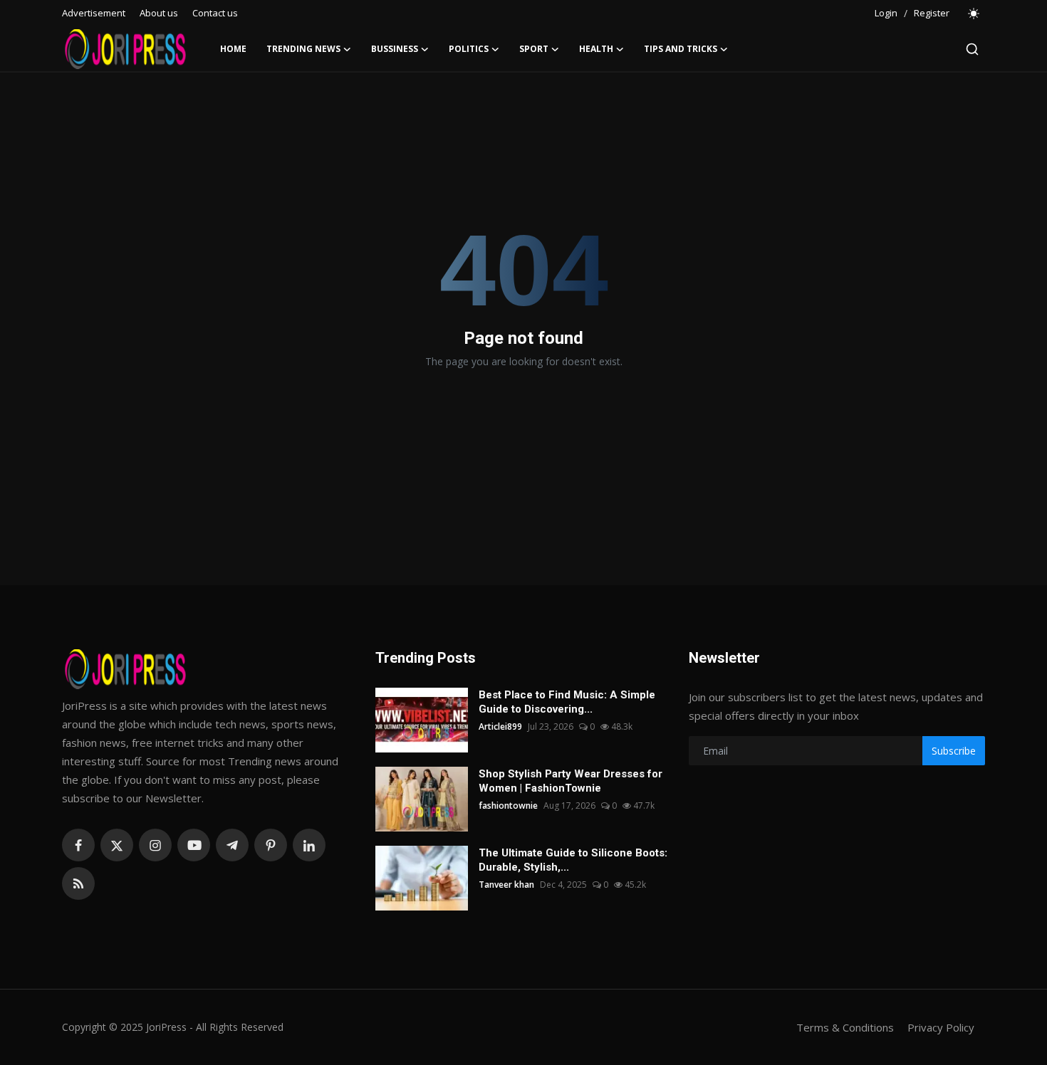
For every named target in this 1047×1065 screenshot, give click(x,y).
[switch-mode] (974, 13)
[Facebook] (78, 845)
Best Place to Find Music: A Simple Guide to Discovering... (567, 701)
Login (886, 12)
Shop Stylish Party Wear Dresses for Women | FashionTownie (570, 780)
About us (159, 12)
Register (931, 12)
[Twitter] (116, 845)
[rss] (78, 883)
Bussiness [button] (394, 49)
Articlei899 (500, 726)
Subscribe (954, 750)
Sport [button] (533, 49)
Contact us (215, 12)
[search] (972, 49)
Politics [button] (469, 49)
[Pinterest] (270, 845)
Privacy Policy (940, 1027)
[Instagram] (155, 845)
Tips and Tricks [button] (680, 49)
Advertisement (93, 12)
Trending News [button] (303, 49)
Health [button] (596, 49)
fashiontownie (508, 805)
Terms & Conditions (845, 1027)
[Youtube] (193, 845)
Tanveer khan (506, 884)
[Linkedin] (309, 845)
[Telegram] (232, 845)
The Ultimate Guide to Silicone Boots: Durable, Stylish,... (573, 859)
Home (233, 49)
